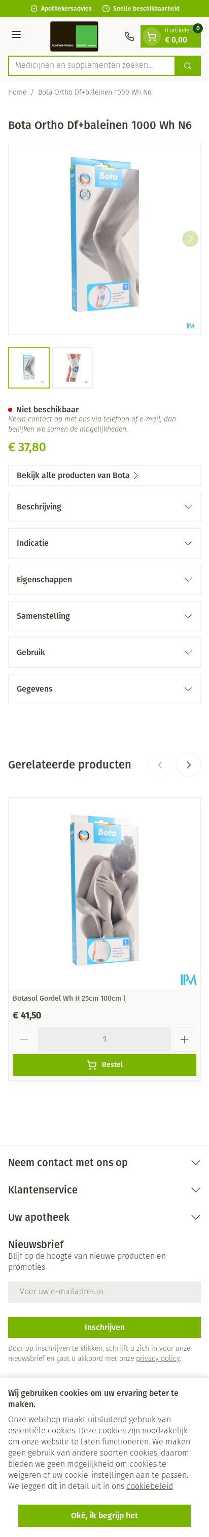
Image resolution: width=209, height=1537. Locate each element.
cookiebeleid (149, 1487)
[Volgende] (190, 239)
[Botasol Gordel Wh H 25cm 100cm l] (104, 893)
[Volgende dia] (189, 765)
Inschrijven (105, 1327)
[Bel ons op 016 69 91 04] (129, 36)
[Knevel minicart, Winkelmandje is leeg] (152, 36)
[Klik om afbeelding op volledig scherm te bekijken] (104, 238)
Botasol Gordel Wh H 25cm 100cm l (69, 998)
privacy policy (158, 1359)
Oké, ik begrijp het (104, 1515)
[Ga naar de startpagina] (74, 36)
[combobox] (92, 66)
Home (17, 93)
